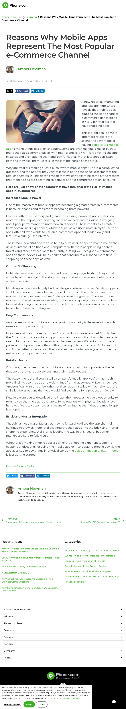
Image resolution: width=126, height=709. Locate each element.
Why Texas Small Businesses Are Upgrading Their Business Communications (27, 580)
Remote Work (72, 571)
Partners (8, 644)
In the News (81, 555)
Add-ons (8, 616)
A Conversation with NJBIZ (15, 572)
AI (66, 550)
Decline (41, 704)
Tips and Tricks (25, 466)
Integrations (108, 555)
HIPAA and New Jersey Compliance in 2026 (24, 566)
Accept (29, 704)
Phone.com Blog (12, 17)
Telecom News (73, 576)
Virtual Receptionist (76, 581)
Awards (73, 550)
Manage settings (12, 704)
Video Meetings (110, 576)
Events (68, 555)
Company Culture (89, 550)
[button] (9, 91)
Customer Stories (111, 550)
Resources (9, 637)
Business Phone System (17, 609)
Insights (94, 555)
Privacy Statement (72, 698)
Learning (31, 17)
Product (103, 566)
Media (101, 561)
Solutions (9, 630)
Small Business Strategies (96, 571)
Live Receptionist (86, 561)
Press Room (89, 566)
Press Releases (73, 566)
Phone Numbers (13, 623)
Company (9, 650)
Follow (7, 657)
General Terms (53, 698)
